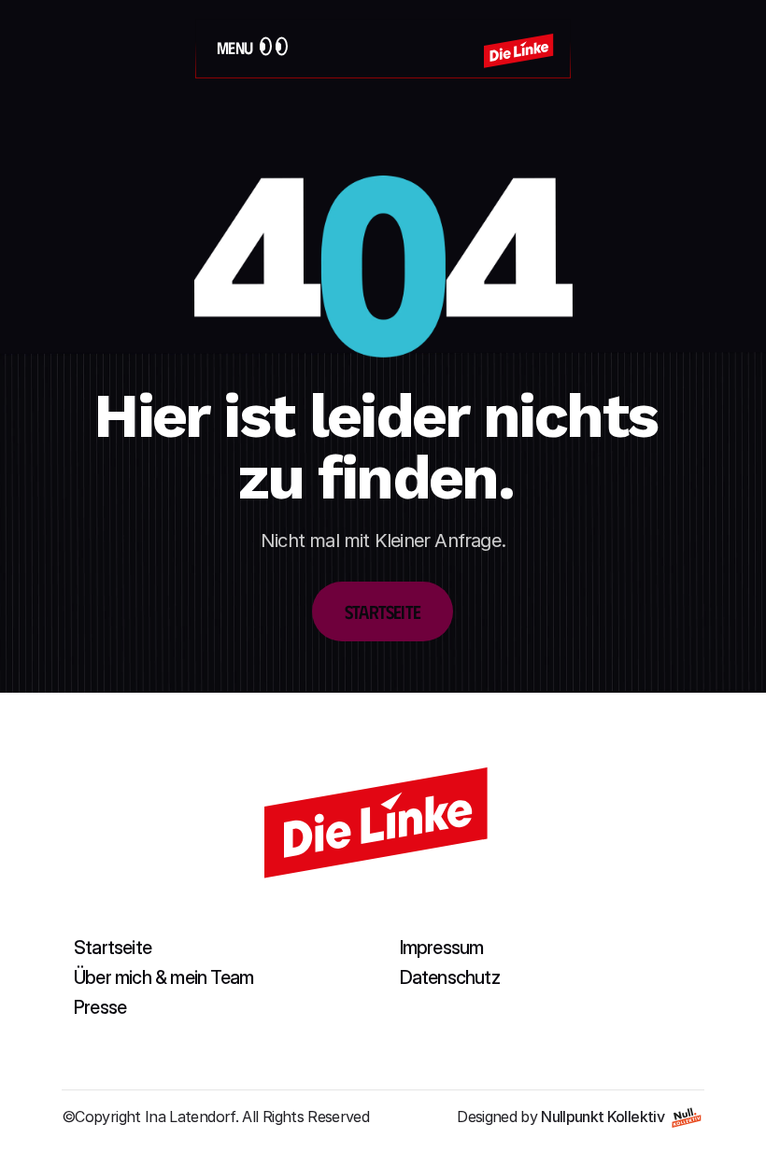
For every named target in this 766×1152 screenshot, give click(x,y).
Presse (100, 1007)
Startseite (112, 947)
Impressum (442, 947)
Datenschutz (450, 977)
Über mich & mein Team (163, 977)
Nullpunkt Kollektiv (602, 1116)
